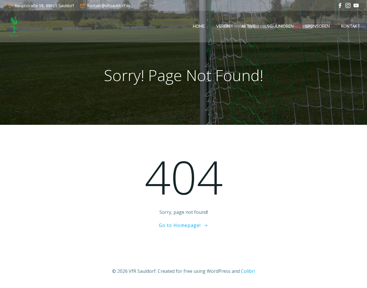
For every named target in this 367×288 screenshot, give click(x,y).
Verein (223, 26)
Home (199, 26)
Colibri (248, 271)
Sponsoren (317, 26)
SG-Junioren (280, 26)
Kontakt (350, 26)
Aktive (248, 26)
